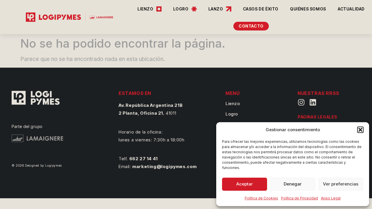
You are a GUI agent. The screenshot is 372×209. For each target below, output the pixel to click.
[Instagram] (301, 102)
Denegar (293, 184)
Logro (232, 114)
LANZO (215, 8)
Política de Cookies (261, 198)
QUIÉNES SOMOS (308, 8)
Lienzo (233, 103)
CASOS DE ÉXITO (260, 8)
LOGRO (181, 8)
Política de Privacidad (299, 198)
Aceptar (244, 184)
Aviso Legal (331, 198)
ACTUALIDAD (351, 8)
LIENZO (145, 8)
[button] (360, 130)
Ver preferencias (340, 184)
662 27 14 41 (143, 158)
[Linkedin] (312, 102)
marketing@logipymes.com (164, 166)
